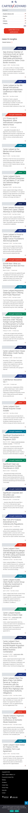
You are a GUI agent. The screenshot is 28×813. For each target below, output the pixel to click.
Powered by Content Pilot (7, 777)
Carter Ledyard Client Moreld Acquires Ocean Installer (12, 408)
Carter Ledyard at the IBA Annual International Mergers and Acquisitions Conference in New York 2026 (12, 89)
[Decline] (26, 809)
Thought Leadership (15, 114)
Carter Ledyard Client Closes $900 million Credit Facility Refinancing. (14, 353)
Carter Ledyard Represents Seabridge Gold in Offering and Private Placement (13, 293)
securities (10, 443)
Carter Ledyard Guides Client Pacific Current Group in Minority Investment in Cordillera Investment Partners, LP (13, 584)
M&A (20, 617)
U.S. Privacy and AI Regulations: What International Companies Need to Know (12, 121)
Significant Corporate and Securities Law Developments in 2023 (13, 495)
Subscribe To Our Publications (14, 31)
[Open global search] (15, 2)
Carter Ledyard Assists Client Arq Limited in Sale (12, 614)
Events (20, 48)
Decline (16, 811)
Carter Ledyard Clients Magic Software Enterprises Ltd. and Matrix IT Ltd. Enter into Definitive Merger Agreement (13, 180)
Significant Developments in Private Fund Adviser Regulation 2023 (13, 437)
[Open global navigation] (12, 2)
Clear (25, 25)
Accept (11, 811)
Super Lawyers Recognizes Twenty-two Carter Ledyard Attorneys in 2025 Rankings (13, 209)
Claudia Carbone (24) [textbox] (8, 14)
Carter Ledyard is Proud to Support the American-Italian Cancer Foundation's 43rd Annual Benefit (13, 237)
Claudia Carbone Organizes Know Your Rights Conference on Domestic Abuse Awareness (13, 719)
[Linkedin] (26, 803)
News (20, 81)
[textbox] (13, 16)
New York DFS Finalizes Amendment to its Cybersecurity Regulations (13, 522)
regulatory (5, 443)
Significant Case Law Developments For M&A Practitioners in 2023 (12, 466)
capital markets (15, 617)
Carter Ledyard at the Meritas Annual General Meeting (12, 151)
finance (13, 442)
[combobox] (14, 13)
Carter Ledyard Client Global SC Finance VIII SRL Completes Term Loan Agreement (14, 748)
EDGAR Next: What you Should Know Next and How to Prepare (13, 266)
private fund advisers (19, 442)
